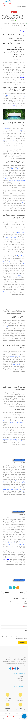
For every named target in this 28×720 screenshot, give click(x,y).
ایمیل (25, 630)
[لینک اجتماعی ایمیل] (17, 587)
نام (26, 624)
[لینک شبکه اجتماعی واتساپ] (14, 587)
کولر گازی (22, 77)
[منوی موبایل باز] (26, 2)
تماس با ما (7, 559)
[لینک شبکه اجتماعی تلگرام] (10, 587)
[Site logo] (6, 2)
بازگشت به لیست (14, 592)
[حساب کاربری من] (1, 6)
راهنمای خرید (14, 12)
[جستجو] (8, 6)
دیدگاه (25, 607)
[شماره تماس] (7, 695)
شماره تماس (7, 699)
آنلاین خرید (13, 105)
